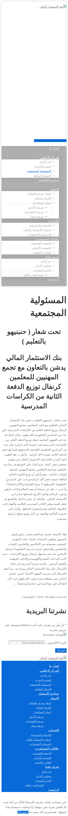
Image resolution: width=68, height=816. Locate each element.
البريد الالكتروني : (55, 642)
